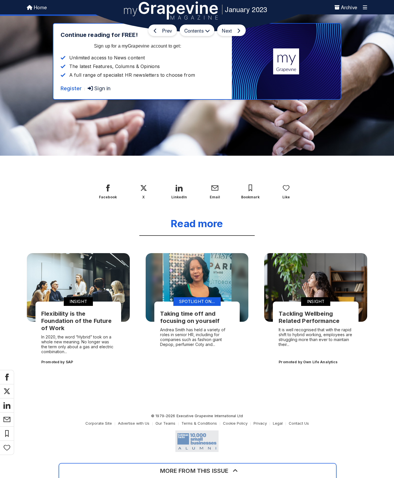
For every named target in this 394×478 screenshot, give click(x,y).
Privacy (260, 423)
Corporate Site (98, 423)
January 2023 (246, 9)
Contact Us (299, 423)
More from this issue (194, 470)
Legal (278, 423)
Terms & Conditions (199, 423)
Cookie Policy (235, 423)
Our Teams (165, 423)
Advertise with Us (133, 423)
